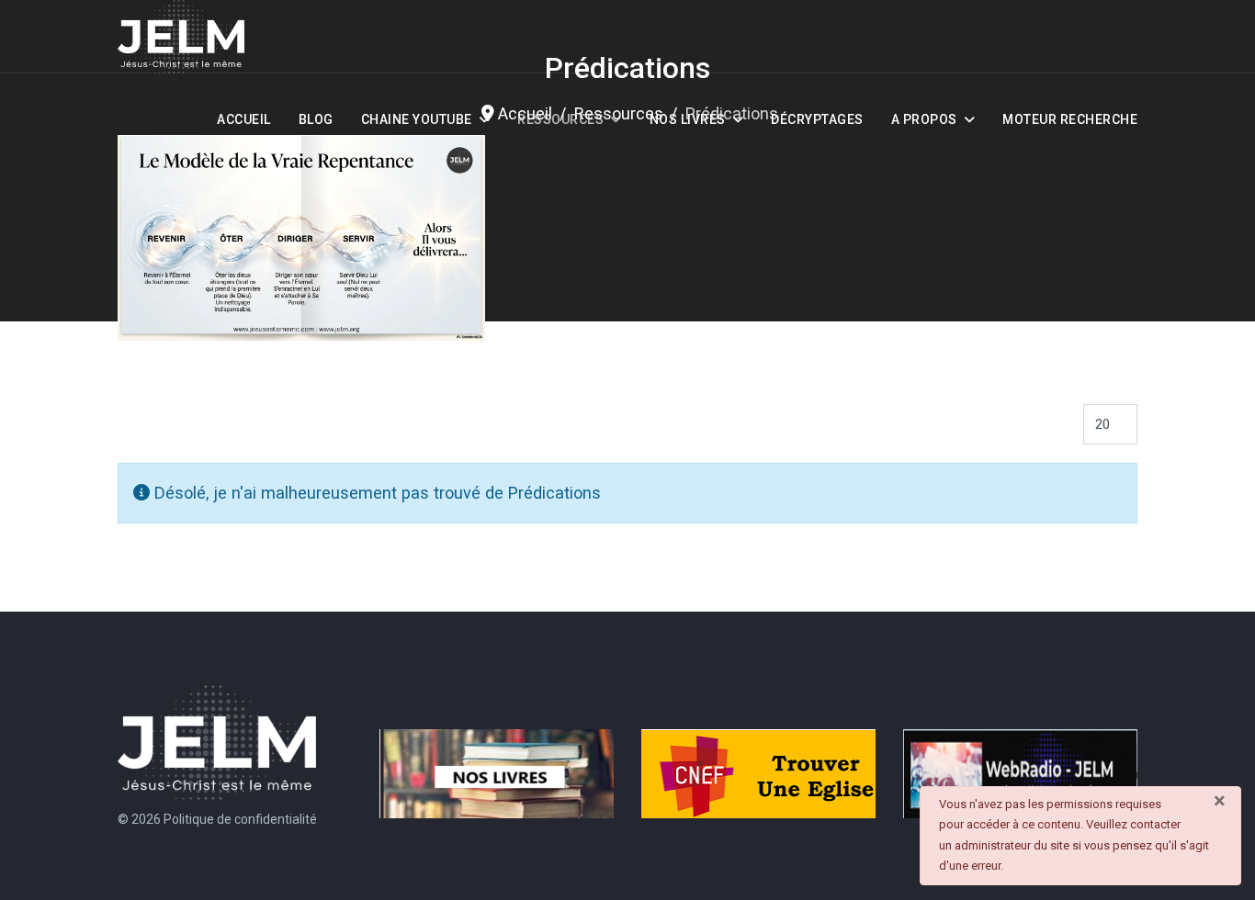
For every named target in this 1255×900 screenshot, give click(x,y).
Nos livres (688, 119)
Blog (316, 119)
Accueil (244, 119)
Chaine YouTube (416, 119)
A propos (924, 119)
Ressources (560, 119)
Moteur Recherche (1069, 119)
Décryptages (817, 119)
